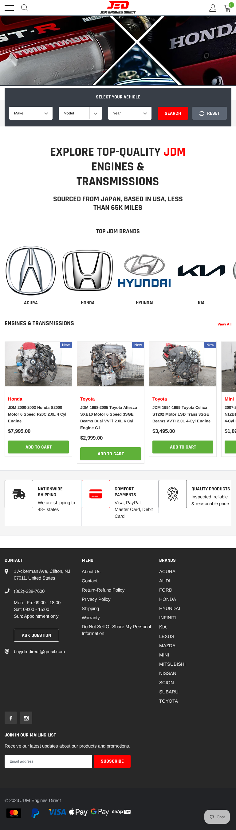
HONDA (88, 303)
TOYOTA (168, 701)
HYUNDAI (144, 303)
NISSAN (167, 673)
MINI (164, 654)
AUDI (164, 580)
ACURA (31, 303)
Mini (229, 399)
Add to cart (39, 447)
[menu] (9, 8)
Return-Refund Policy (103, 590)
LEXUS (166, 636)
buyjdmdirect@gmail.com (39, 651)
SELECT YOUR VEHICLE (118, 97)
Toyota (87, 399)
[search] (25, 8)
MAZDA (167, 645)
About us (91, 571)
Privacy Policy (96, 599)
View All (224, 324)
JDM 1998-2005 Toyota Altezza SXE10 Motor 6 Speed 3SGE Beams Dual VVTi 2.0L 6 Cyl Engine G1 (108, 417)
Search (173, 113)
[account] (213, 7)
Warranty (91, 617)
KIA (201, 303)
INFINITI (167, 617)
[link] (31, 271)
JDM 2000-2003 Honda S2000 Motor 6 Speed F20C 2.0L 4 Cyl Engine (37, 414)
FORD (165, 590)
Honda (15, 399)
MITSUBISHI (172, 664)
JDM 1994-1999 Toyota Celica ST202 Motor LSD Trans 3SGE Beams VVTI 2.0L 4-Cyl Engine (181, 414)
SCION (166, 682)
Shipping (90, 608)
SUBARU (169, 691)
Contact (89, 580)
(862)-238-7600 (29, 591)
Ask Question (36, 635)
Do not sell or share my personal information (116, 630)
